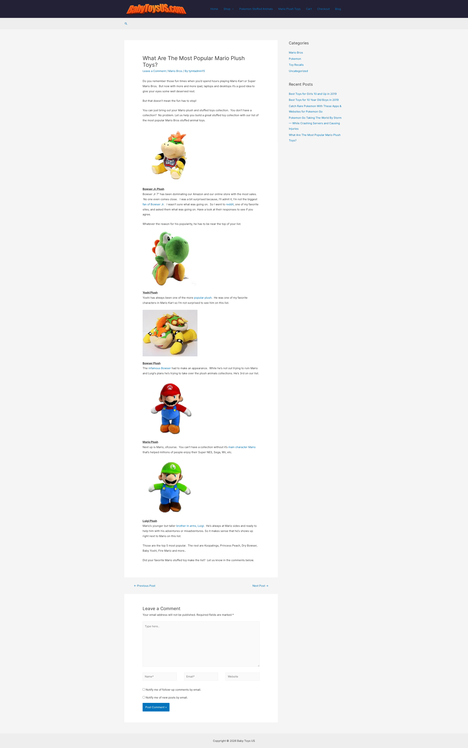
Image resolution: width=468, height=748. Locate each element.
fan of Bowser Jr (153, 204)
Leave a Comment (154, 71)
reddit (230, 204)
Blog (338, 9)
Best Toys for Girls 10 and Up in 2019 (313, 94)
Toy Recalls (296, 64)
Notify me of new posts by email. (167, 697)
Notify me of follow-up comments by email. (173, 689)
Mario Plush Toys (289, 9)
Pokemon (295, 58)
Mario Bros (175, 71)
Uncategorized (298, 71)
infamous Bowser (159, 368)
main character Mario (242, 447)
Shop (227, 9)
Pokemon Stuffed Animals (256, 9)
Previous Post (144, 585)
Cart (309, 9)
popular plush (203, 297)
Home (214, 9)
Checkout (323, 9)
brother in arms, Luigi (190, 526)
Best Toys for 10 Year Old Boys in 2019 (314, 100)
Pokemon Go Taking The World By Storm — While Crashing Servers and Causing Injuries (315, 123)
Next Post (260, 585)
